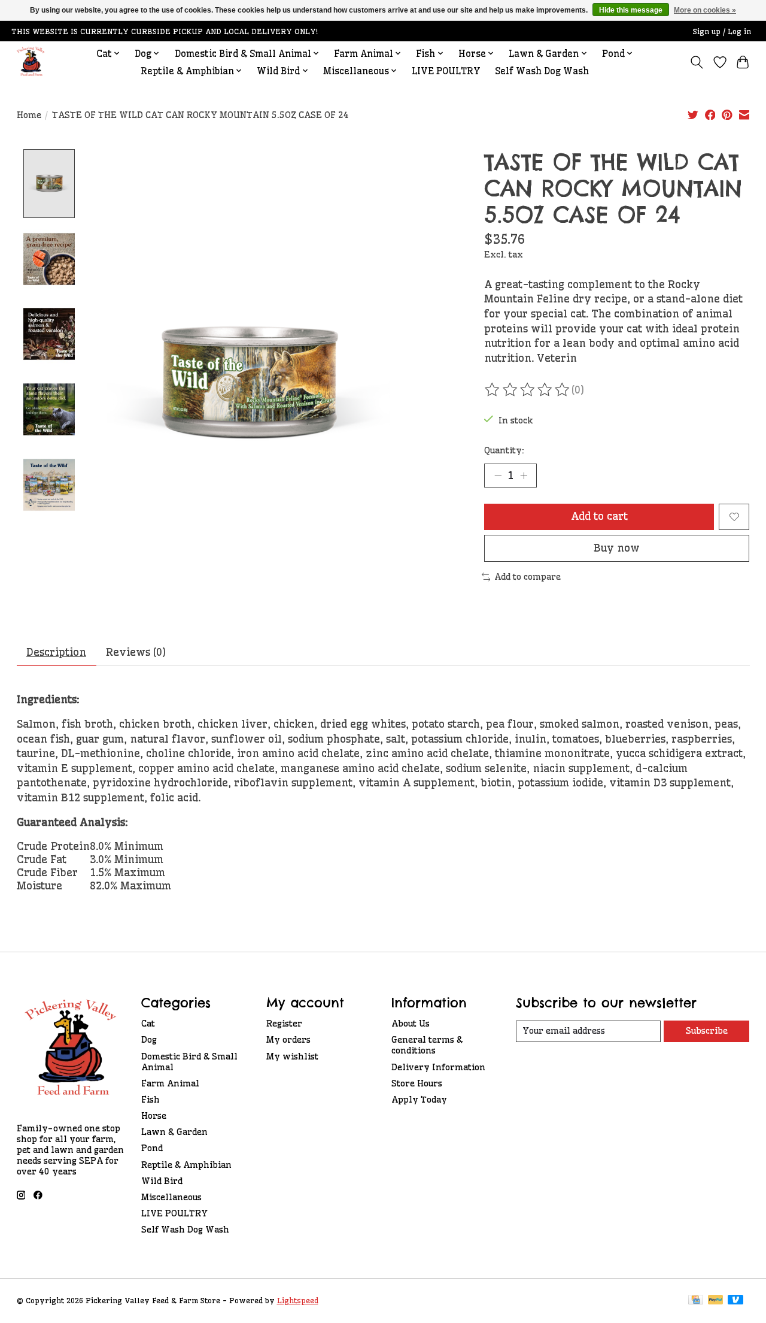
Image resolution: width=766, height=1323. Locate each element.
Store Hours (416, 1083)
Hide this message (630, 10)
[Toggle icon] (696, 62)
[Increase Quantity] (523, 475)
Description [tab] (56, 652)
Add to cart (599, 516)
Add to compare (527, 576)
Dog (149, 1039)
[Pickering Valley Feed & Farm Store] (30, 62)
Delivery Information (438, 1067)
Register (284, 1023)
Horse (153, 1115)
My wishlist (292, 1056)
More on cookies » (705, 10)
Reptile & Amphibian (186, 1164)
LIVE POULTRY (446, 71)
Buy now (617, 548)
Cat (148, 1023)
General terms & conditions (427, 1045)
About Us (410, 1023)
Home (29, 115)
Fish (150, 1099)
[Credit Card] (695, 1300)
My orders (288, 1039)
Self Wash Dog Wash (542, 71)
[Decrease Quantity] (498, 475)
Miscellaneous (171, 1197)
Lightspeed (297, 1300)
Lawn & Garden (174, 1132)
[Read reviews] (528, 390)
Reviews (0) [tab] (136, 652)
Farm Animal (170, 1083)
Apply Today (419, 1099)
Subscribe (707, 1030)
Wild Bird (162, 1181)
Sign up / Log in (722, 31)
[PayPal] (716, 1300)
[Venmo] (735, 1300)
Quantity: (504, 450)
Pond (152, 1148)
